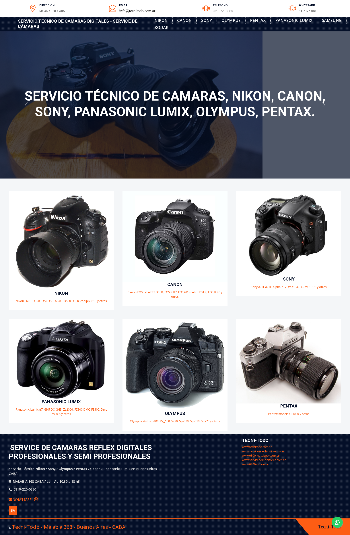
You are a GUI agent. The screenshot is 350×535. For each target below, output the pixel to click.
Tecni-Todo (329, 527)
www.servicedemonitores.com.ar (264, 460)
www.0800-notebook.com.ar (261, 456)
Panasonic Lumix (293, 20)
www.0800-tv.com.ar (255, 464)
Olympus (231, 20)
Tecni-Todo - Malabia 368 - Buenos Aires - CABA (68, 526)
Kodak (161, 27)
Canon (184, 20)
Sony (206, 20)
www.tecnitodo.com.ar (257, 447)
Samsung (332, 20)
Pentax (258, 20)
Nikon (161, 20)
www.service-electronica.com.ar (263, 451)
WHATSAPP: (23, 499)
